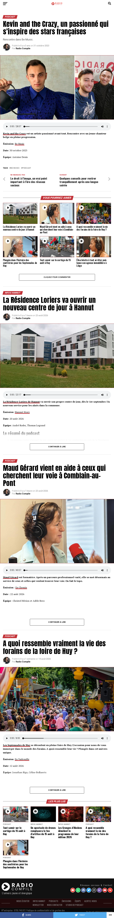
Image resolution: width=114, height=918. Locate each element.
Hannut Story (22, 412)
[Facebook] (83, 890)
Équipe (78, 901)
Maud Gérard (10, 577)
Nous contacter (54, 904)
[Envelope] (72, 890)
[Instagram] (94, 890)
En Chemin (21, 587)
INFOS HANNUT (39, 901)
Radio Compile (23, 48)
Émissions (66, 901)
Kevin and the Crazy (14, 133)
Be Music (19, 143)
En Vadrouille (22, 759)
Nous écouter (22, 901)
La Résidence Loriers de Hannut (21, 401)
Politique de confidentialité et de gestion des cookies (45, 911)
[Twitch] (99, 890)
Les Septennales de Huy (16, 745)
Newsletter (38, 904)
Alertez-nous (90, 901)
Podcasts (53, 901)
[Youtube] (104, 890)
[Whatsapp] (78, 890)
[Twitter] (88, 890)
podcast (26, 168)
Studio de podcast (74, 904)
